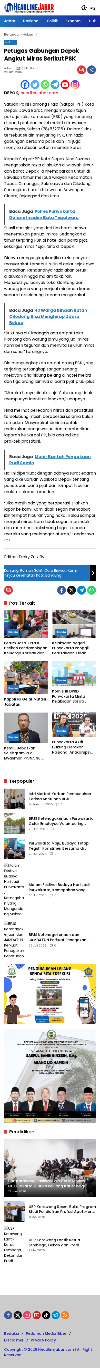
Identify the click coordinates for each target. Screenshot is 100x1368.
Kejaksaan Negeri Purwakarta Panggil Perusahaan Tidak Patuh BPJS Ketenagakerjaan (70, 648)
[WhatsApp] (91, 590)
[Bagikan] (91, 69)
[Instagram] (75, 84)
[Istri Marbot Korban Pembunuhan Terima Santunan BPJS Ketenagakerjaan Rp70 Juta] (14, 799)
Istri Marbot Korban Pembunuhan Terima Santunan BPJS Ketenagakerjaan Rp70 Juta (60, 796)
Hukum (10, 42)
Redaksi (11, 1333)
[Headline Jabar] (29, 7)
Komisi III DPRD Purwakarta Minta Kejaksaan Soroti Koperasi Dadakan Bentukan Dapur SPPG (72, 696)
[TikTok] (46, 1315)
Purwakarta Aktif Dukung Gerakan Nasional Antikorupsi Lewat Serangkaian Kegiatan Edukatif (71, 747)
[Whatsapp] (45, 84)
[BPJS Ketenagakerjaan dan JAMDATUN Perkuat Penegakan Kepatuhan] (14, 940)
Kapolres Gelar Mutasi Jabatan (25, 702)
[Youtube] (65, 84)
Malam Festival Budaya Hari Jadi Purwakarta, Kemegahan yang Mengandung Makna (59, 887)
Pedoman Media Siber (46, 1333)
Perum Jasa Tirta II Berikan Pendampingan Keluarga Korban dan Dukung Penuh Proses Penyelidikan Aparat (25, 648)
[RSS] (65, 1315)
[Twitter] (35, 84)
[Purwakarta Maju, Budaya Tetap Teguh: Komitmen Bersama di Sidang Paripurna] (14, 848)
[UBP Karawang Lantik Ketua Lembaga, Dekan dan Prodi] (14, 1245)
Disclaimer (14, 1340)
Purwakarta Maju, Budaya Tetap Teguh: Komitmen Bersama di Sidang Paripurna (59, 846)
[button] (84, 8)
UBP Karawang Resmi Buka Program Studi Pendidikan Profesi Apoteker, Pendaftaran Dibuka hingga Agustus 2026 (62, 1209)
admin (8, 68)
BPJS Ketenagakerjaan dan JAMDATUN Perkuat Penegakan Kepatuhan (57, 937)
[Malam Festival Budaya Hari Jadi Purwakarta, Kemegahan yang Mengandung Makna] (14, 890)
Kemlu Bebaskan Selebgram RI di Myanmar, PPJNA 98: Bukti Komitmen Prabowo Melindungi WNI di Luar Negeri (23, 753)
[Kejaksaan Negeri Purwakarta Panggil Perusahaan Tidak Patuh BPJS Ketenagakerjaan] (74, 624)
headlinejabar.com (39, 93)
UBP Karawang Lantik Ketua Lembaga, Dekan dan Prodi (54, 1243)
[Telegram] (55, 84)
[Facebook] (25, 84)
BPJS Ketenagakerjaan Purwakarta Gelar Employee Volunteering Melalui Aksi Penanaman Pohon (61, 821)
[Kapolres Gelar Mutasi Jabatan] (26, 677)
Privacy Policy (43, 1340)
